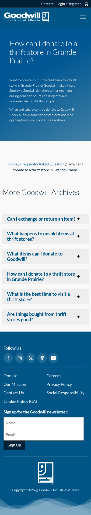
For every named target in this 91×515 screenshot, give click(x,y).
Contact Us (14, 392)
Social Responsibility (65, 392)
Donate (10, 375)
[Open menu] (83, 17)
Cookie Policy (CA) (20, 401)
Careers (47, 4)
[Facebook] (8, 358)
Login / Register (68, 4)
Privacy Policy (59, 384)
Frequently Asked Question (42, 164)
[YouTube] (53, 358)
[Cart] (86, 4)
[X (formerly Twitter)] (30, 358)
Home (13, 164)
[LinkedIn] (42, 358)
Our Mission (15, 384)
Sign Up (14, 445)
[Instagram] (19, 358)
